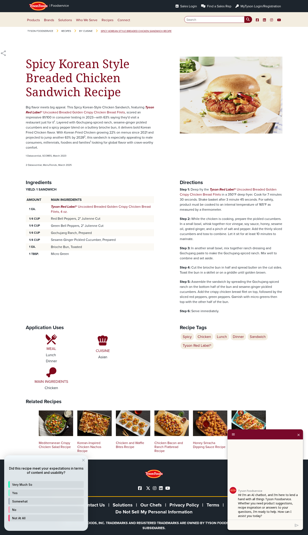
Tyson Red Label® (197, 345)
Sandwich (258, 336)
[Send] (297, 525)
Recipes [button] (107, 20)
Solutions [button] (65, 20)
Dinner (238, 336)
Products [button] (33, 20)
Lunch (222, 336)
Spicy (187, 336)
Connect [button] (124, 20)
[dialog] (46, 493)
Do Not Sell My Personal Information (154, 511)
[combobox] (218, 19)
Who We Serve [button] (86, 20)
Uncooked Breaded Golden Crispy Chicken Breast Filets (90, 110)
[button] (46, 484)
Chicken (204, 336)
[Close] (298, 434)
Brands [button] (49, 20)
